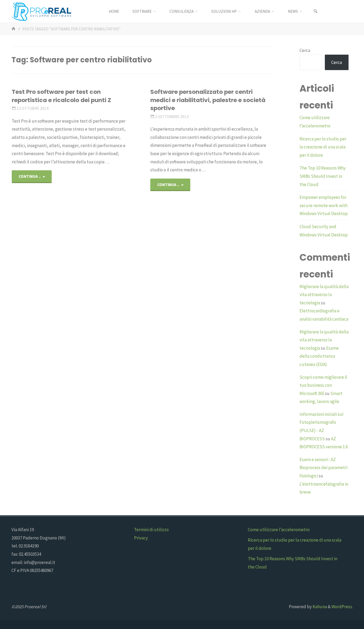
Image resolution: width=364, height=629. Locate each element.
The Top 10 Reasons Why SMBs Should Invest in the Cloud (323, 176)
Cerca (305, 50)
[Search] (315, 11)
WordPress (341, 607)
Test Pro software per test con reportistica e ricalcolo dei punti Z (61, 96)
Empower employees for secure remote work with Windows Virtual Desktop (324, 205)
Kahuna (319, 607)
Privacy (141, 538)
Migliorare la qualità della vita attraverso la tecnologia (324, 295)
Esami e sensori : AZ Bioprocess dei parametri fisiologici (323, 468)
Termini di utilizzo (151, 530)
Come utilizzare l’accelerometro (279, 530)
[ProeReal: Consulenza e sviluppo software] (41, 11)
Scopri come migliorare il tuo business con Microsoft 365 (323, 385)
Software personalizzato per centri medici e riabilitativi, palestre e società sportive (207, 100)
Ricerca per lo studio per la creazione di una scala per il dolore (323, 147)
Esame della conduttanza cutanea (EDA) (319, 356)
